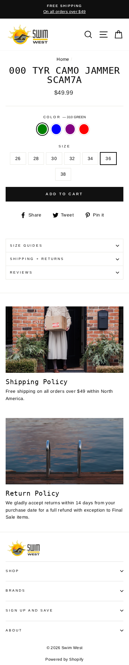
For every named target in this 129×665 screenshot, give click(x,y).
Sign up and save (29, 610)
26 (18, 158)
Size (64, 146)
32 (72, 158)
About (14, 630)
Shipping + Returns (37, 259)
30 (54, 158)
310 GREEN (42, 129)
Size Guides (26, 245)
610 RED (84, 129)
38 (63, 174)
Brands (15, 590)
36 (108, 158)
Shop (12, 571)
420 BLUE (56, 129)
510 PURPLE (70, 129)
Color (64, 117)
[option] (64, 9)
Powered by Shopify (64, 659)
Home (63, 59)
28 (36, 158)
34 (90, 158)
